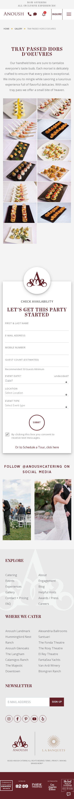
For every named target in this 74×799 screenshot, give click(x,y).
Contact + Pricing (16, 598)
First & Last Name (17, 323)
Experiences (13, 586)
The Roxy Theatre (50, 648)
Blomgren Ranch (49, 671)
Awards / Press (48, 598)
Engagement (47, 581)
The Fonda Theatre (51, 642)
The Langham (14, 654)
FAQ (8, 604)
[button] (37, 393)
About (42, 575)
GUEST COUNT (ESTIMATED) (22, 359)
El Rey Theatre (48, 654)
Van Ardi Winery (49, 665)
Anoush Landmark (17, 631)
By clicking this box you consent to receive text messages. (33, 436)
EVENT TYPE (12, 401)
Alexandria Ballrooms (52, 631)
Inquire (57, 14)
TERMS (47, 761)
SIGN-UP (57, 702)
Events (9, 581)
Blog (41, 586)
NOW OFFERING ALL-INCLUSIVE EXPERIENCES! (37, 4)
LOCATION (11, 388)
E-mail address (15, 335)
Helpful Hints (47, 592)
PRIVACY (55, 761)
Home (6, 28)
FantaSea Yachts (49, 660)
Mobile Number (15, 347)
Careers (43, 604)
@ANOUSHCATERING (42, 466)
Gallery (18, 28)
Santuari (44, 637)
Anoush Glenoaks (17, 648)
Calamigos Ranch (16, 660)
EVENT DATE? (37, 376)
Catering (11, 575)
